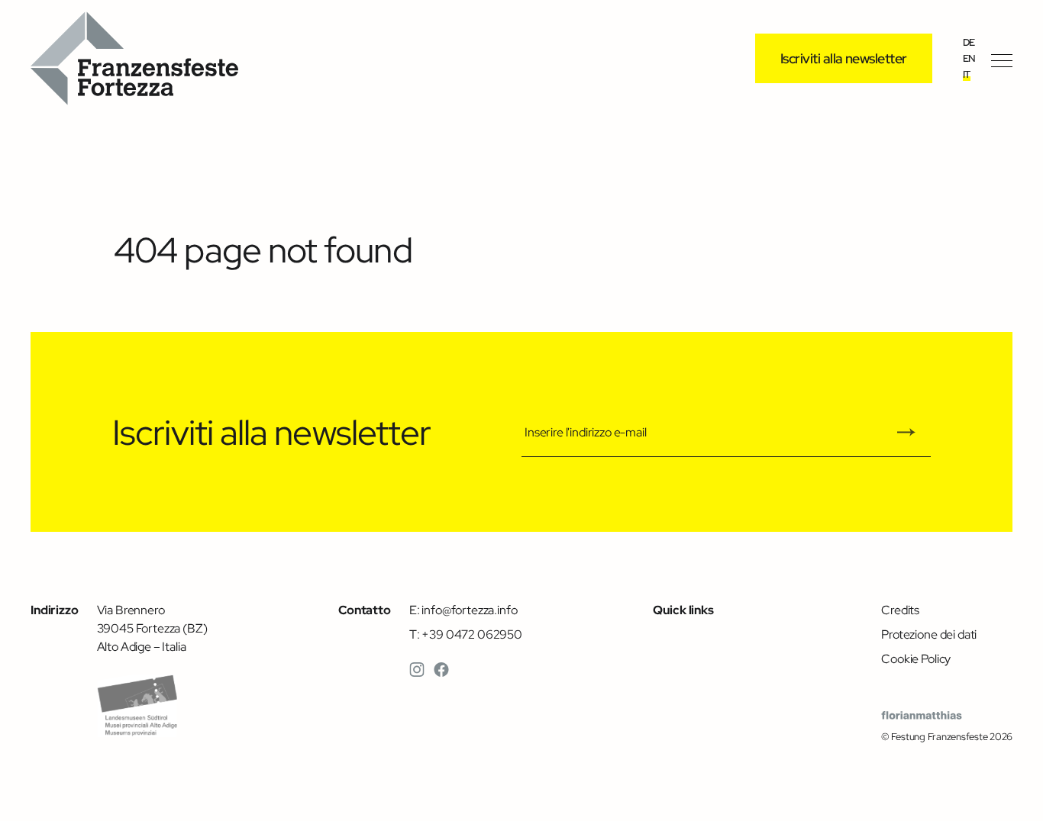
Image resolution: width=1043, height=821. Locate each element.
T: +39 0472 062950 (465, 634)
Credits (900, 609)
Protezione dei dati (929, 634)
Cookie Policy (916, 658)
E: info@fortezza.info (463, 609)
